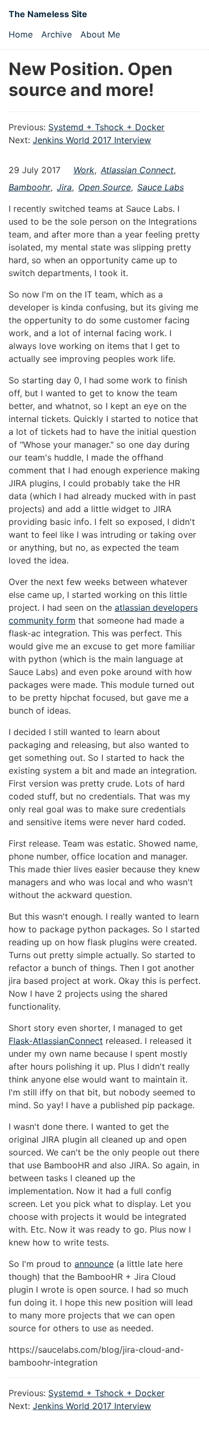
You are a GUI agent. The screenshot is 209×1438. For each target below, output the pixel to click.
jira (64, 187)
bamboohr (29, 187)
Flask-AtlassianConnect (56, 1040)
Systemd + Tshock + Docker (106, 127)
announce (94, 1263)
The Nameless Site (48, 14)
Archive (56, 34)
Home (21, 34)
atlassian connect (137, 170)
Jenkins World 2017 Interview (92, 140)
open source (104, 187)
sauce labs (160, 187)
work (83, 170)
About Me (100, 34)
